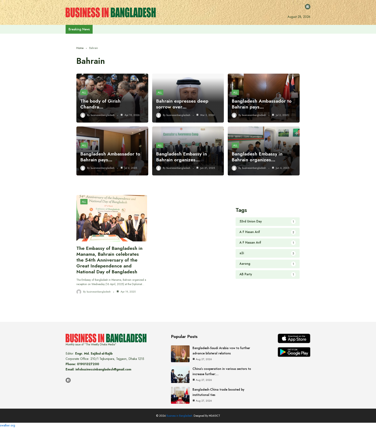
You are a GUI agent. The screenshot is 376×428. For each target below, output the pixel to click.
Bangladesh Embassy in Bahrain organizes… (181, 156)
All (84, 92)
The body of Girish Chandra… (100, 104)
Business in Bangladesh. (179, 416)
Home (79, 48)
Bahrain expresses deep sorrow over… (182, 104)
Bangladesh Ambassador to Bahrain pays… (262, 104)
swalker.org (7, 425)
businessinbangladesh (103, 115)
